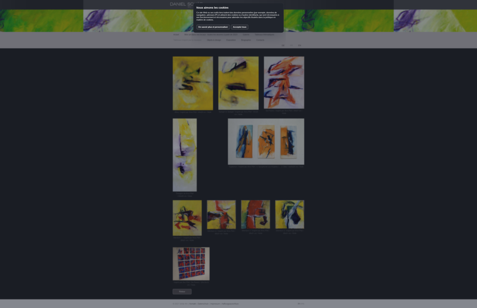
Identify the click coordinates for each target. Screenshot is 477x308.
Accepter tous (239, 27)
